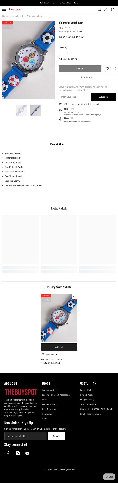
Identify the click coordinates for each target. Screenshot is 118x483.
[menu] (4, 9)
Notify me (59, 347)
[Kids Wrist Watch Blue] (59, 318)
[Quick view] (74, 296)
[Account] (106, 9)
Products (15, 16)
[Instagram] (17, 453)
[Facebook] (8, 453)
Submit (56, 436)
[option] (28, 60)
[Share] (113, 68)
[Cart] (112, 9)
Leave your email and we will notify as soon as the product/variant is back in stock (83, 88)
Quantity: (63, 47)
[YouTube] (27, 453)
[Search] (99, 9)
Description (57, 144)
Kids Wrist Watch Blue (51, 359)
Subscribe (103, 97)
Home (5, 16)
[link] (107, 68)
